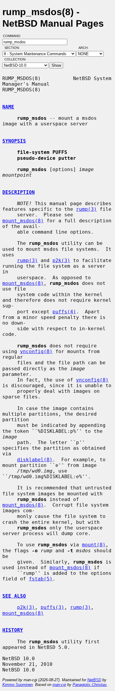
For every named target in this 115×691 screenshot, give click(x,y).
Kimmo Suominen (17, 684)
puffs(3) (52, 607)
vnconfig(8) (36, 351)
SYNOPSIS (14, 141)
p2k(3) (61, 260)
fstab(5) (40, 579)
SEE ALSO (14, 596)
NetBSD (94, 680)
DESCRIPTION (18, 192)
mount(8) (94, 545)
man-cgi (59, 684)
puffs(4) (64, 312)
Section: (13, 48)
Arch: (86, 48)
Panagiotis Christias (90, 684)
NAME (8, 107)
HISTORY (12, 630)
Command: (13, 36)
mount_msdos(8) (23, 221)
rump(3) (86, 209)
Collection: (15, 59)
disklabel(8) (34, 459)
